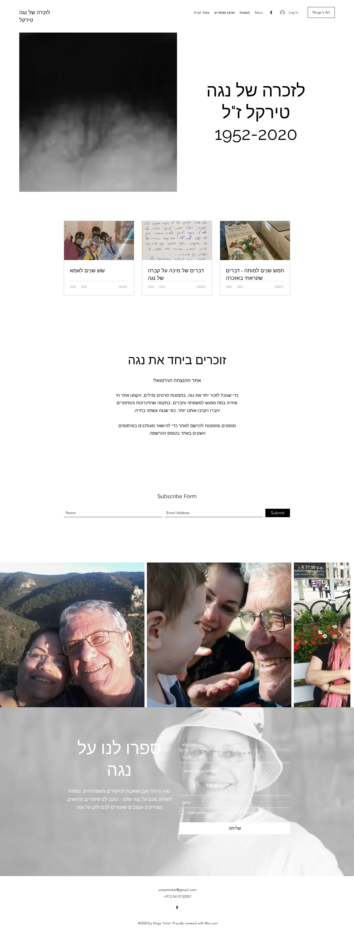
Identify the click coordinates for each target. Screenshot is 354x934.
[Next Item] (341, 635)
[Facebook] (271, 12)
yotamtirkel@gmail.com (177, 889)
